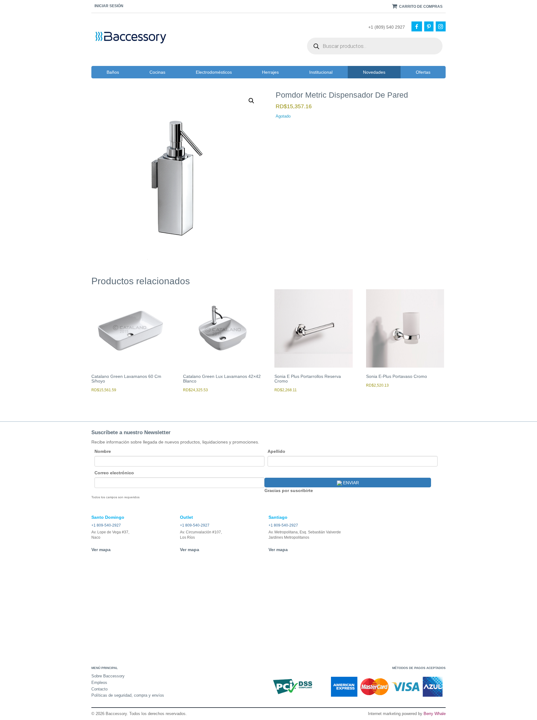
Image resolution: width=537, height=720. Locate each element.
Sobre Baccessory (108, 676)
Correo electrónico (114, 472)
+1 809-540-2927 (106, 525)
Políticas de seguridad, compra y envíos (127, 695)
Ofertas (423, 72)
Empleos (99, 682)
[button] (251, 100)
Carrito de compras (420, 6)
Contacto (99, 689)
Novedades (374, 72)
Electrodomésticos (214, 72)
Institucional (321, 72)
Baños (113, 72)
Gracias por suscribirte (288, 490)
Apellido (276, 451)
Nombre (102, 451)
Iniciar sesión (108, 6)
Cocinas (157, 72)
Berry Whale (435, 713)
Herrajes (270, 72)
